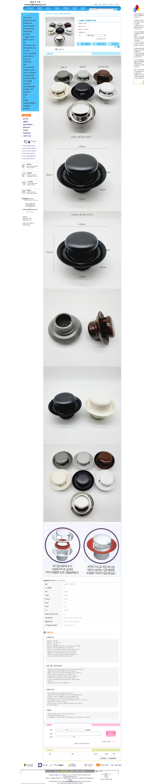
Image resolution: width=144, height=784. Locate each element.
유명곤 (81, 783)
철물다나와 (58, 775)
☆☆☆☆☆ (77, 737)
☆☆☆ (64, 737)
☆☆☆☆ (70, 737)
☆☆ (59, 737)
